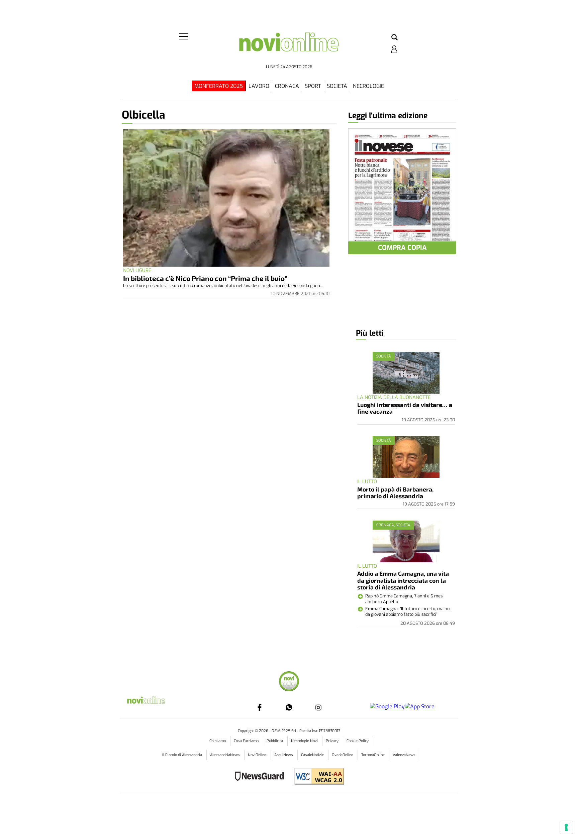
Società (337, 86)
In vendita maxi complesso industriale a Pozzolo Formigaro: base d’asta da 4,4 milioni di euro (403, 788)
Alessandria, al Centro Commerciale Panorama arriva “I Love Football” (402, 738)
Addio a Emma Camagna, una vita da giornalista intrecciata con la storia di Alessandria (403, 580)
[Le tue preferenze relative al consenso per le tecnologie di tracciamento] (566, 827)
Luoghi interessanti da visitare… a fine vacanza (404, 408)
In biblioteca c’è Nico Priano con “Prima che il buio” (205, 278)
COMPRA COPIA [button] (402, 247)
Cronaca (287, 86)
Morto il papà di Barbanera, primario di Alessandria (395, 492)
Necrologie (368, 86)
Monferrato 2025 (218, 86)
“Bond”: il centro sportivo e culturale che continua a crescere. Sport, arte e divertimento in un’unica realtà (404, 686)
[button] (394, 37)
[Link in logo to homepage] (289, 46)
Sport (313, 86)
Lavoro (259, 86)
